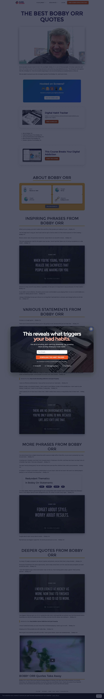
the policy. (64, 361)
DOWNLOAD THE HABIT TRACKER (52, 357)
